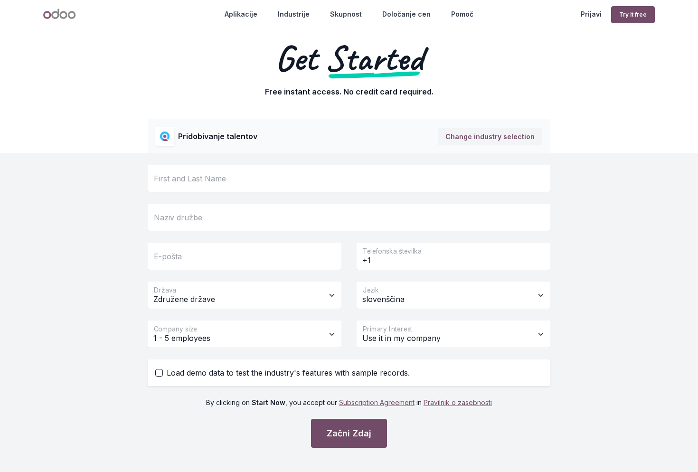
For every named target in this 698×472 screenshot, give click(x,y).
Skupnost (346, 14)
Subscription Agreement (377, 402)
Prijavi (591, 14)
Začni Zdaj (349, 433)
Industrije (294, 14)
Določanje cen (406, 14)
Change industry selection (490, 136)
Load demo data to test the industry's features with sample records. (288, 373)
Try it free (633, 14)
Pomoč (462, 14)
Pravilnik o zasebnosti (458, 402)
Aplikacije (241, 14)
